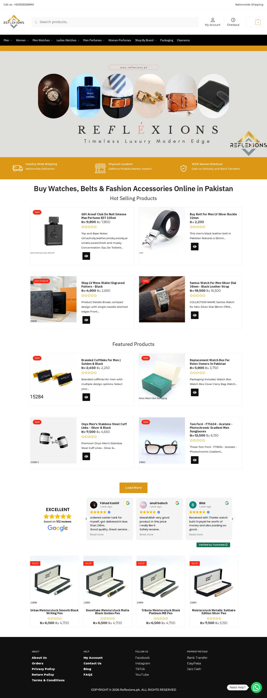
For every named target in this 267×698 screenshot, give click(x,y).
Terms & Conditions (48, 680)
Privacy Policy (43, 669)
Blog (87, 669)
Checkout (233, 24)
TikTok (140, 669)
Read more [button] (97, 534)
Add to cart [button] (93, 260)
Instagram (142, 663)
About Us (39, 657)
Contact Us (93, 663)
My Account (212, 24)
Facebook (142, 657)
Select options (204, 253)
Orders (37, 663)
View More (92, 324)
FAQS (88, 674)
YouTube (142, 674)
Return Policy (43, 674)
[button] (232, 519)
